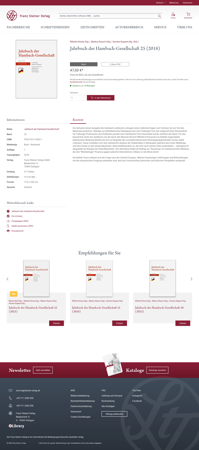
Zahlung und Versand (112, 395)
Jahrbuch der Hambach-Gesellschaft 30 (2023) (159, 310)
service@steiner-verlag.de (28, 390)
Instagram (137, 395)
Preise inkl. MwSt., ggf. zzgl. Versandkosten (86, 74)
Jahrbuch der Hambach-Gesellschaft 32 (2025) (33, 310)
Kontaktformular (76, 82)
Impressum (187, 2)
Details (56, 323)
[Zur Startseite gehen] (28, 15)
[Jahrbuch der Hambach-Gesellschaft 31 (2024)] (99, 278)
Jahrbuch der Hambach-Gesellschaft (41, 129)
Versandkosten (76, 443)
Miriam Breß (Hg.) (16, 301)
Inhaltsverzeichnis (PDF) (22, 226)
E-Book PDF (115, 64)
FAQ (103, 390)
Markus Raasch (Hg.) (101, 41)
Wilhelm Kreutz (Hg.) (80, 41)
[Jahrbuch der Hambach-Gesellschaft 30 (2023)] (162, 278)
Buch (83, 64)
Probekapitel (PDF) (20, 221)
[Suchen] (159, 15)
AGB (73, 390)
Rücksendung (108, 400)
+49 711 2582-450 (24, 398)
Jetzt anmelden (42, 370)
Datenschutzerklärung (81, 406)
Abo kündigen (108, 406)
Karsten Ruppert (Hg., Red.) (125, 41)
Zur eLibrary (17, 216)
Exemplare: (74, 93)
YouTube (136, 390)
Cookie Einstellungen (81, 416)
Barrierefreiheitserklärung (83, 400)
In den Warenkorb (103, 97)
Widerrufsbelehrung (80, 395)
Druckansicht (17, 230)
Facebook (137, 400)
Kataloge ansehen (157, 370)
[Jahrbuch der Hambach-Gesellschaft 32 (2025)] (36, 278)
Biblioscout (174, 2)
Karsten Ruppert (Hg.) (17, 303)
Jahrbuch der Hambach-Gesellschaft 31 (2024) (96, 310)
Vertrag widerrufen (114, 413)
